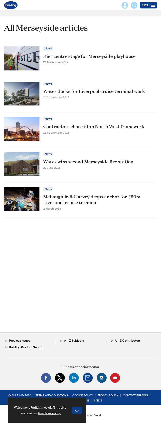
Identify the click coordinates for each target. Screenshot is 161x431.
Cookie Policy (82, 395)
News (48, 48)
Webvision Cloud (91, 415)
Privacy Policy (108, 395)
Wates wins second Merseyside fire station (88, 161)
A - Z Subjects (74, 341)
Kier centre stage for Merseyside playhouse (89, 56)
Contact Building (135, 395)
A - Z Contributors (128, 341)
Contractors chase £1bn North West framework (93, 126)
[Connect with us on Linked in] (74, 378)
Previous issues (19, 341)
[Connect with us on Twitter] (60, 378)
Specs (98, 400)
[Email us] (88, 378)
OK (77, 410)
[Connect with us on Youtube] (115, 378)
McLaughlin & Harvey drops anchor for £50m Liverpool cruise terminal (91, 199)
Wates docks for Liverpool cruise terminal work (94, 91)
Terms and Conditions (52, 395)
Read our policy (49, 413)
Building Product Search (26, 347)
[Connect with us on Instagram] (102, 378)
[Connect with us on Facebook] (46, 378)
